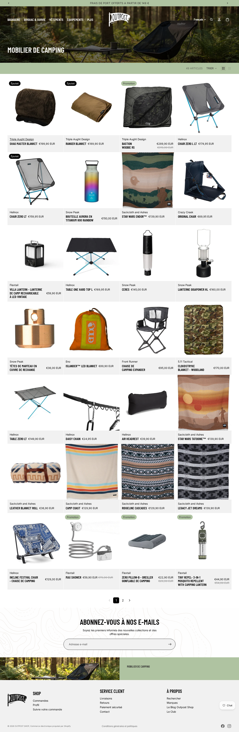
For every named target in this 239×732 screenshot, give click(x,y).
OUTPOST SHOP (22, 726)
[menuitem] (90, 19)
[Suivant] (129, 600)
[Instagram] (229, 726)
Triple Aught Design (22, 139)
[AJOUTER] (169, 129)
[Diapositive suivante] (57, 107)
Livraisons (106, 698)
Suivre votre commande (47, 709)
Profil (36, 704)
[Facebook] (223, 726)
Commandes (40, 700)
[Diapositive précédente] (13, 107)
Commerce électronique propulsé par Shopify (50, 726)
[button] (211, 68)
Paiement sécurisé (111, 707)
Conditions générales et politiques (119, 726)
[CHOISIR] (225, 129)
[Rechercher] (211, 19)
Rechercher (174, 698)
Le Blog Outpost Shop (180, 707)
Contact (105, 711)
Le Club (171, 711)
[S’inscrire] (170, 644)
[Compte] (219, 19)
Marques (172, 702)
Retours (104, 702)
